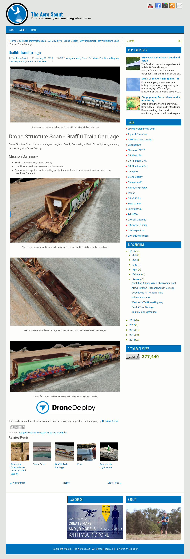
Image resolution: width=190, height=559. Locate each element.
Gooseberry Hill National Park (147, 292)
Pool (79, 464)
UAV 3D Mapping (137, 219)
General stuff (135, 182)
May (134, 264)
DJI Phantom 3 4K (137, 160)
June (135, 259)
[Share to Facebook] (23, 427)
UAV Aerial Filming (138, 225)
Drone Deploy (71, 40)
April (134, 269)
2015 (132, 335)
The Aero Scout (47, 14)
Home (11, 29)
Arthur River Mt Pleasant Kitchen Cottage (153, 287)
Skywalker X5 (135, 209)
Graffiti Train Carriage (61, 466)
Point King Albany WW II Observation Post (154, 283)
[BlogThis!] (16, 427)
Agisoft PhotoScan (138, 134)
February (137, 274)
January (136, 279)
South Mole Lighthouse (106, 466)
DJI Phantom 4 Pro (137, 166)
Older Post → (115, 482)
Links (34, 29)
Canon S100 (134, 144)
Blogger (133, 549)
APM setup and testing (140, 139)
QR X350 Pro (134, 198)
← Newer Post (17, 482)
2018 (132, 320)
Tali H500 (132, 214)
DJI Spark (133, 171)
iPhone (131, 193)
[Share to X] (19, 427)
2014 (132, 339)
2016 (132, 330)
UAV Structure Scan (108, 40)
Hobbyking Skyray (137, 187)
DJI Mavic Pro (55, 40)
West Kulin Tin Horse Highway (147, 302)
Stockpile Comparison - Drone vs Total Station (18, 469)
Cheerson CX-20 (136, 150)
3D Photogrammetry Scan (32, 40)
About (22, 29)
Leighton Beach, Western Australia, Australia (43, 432)
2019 (132, 251)
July (134, 255)
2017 (132, 325)
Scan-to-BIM (134, 203)
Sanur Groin (39, 464)
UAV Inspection (88, 40)
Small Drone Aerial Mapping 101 (160, 78)
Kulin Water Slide (141, 297)
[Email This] (12, 427)
